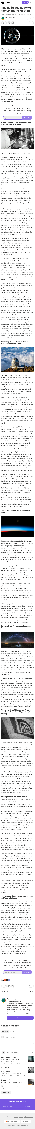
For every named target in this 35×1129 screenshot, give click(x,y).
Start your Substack (13, 1121)
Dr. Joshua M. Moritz (11, 17)
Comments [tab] (5, 1031)
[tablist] (8, 1031)
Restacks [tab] (12, 1031)
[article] (17, 1060)
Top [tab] (3, 1052)
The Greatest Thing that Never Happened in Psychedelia (13, 1071)
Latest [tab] (8, 1052)
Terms (21, 1117)
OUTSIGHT (5, 1068)
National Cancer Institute (15, 153)
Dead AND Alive (7, 1080)
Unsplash (29, 153)
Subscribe (25, 2)
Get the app (25, 1121)
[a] (30, 1082)
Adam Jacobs (14, 1086)
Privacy (16, 1117)
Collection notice (28, 1117)
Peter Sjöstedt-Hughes (14, 1073)
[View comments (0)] (9, 23)
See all (5, 1092)
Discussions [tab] (14, 1052)
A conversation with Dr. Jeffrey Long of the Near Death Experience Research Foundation (12, 1083)
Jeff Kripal (11, 1061)
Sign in (31, 2)
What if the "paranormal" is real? (10, 1059)
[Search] (32, 1052)
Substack (9, 1125)
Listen (31, 18)
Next (29, 991)
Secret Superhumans (8, 1057)
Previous (6, 991)
